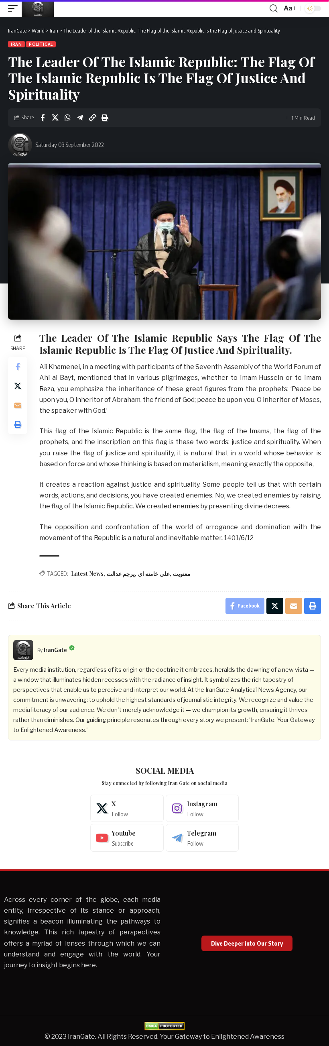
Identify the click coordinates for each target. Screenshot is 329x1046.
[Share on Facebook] (42, 117)
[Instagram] (202, 808)
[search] (274, 8)
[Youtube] (127, 838)
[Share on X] (55, 117)
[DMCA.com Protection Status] (164, 1026)
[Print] (104, 117)
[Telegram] (202, 838)
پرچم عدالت (121, 573)
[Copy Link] (92, 117)
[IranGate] (38, 8)
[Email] (17, 405)
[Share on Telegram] (79, 117)
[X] (127, 808)
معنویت (182, 573)
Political (41, 44)
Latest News (87, 573)
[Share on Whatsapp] (67, 117)
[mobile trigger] (15, 8)
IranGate (55, 649)
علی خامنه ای (154, 573)
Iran (16, 44)
